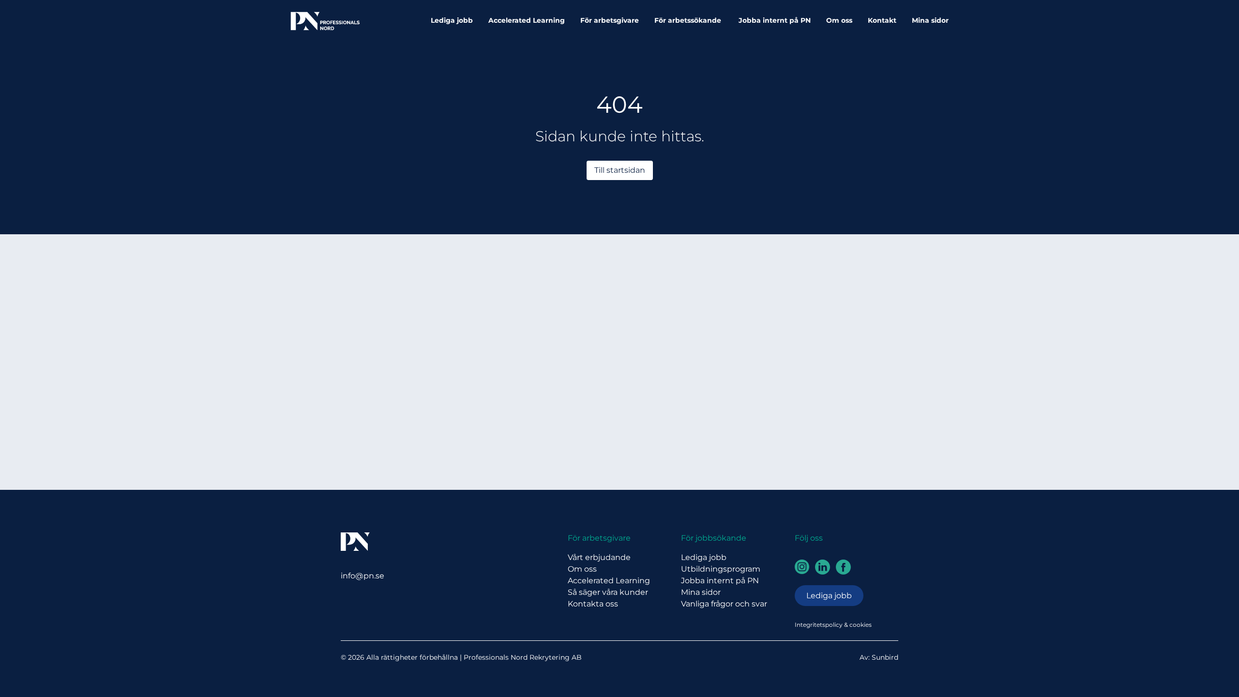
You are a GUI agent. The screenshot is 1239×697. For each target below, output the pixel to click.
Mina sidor (930, 20)
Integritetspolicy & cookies (833, 624)
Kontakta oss (593, 603)
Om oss (839, 20)
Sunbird (885, 657)
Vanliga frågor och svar (724, 603)
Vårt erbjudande (599, 557)
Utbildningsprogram (720, 569)
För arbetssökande (688, 20)
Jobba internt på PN (775, 20)
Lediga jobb (452, 20)
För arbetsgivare (609, 20)
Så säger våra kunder (608, 592)
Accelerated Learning (526, 20)
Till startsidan (619, 170)
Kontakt (882, 20)
